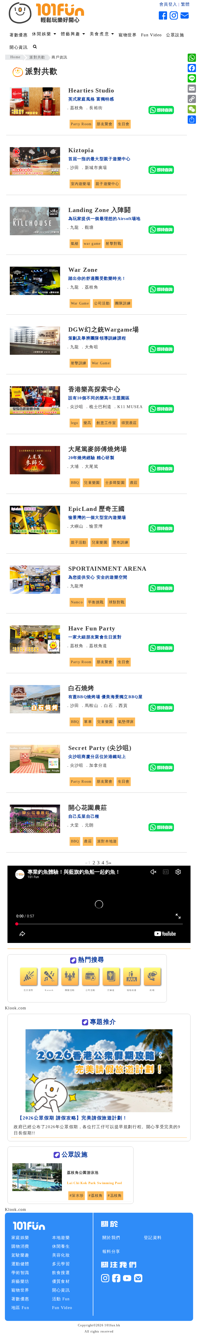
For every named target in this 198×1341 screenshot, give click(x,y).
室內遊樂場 (80, 184)
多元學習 (61, 1264)
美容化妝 (61, 1255)
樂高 (88, 423)
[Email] (192, 88)
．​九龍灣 (75, 586)
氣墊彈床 (126, 722)
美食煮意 (100, 34)
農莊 (134, 483)
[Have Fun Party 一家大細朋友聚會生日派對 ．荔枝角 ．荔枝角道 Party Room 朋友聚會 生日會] (96, 677)
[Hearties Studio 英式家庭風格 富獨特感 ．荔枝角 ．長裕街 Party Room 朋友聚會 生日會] (96, 139)
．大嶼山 (75, 526)
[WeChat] (192, 109)
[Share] (192, 119)
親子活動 (79, 542)
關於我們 (111, 1237)
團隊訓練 (123, 303)
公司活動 (102, 303)
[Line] (192, 78)
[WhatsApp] (192, 58)
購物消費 (20, 1246)
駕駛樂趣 (20, 1255)
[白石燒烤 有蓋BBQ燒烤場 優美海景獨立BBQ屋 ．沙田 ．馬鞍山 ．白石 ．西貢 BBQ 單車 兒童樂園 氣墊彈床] (96, 737)
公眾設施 (175, 35)
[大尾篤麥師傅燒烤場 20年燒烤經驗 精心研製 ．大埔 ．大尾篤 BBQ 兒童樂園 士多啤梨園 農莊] (96, 497)
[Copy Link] (192, 99)
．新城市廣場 (93, 167)
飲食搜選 (61, 1272)
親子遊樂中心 (107, 184)
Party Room (81, 124)
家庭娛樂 (20, 1237)
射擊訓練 (79, 363)
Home (15, 57)
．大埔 (72, 466)
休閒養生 (61, 1246)
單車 (88, 722)
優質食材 (61, 1281)
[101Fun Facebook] (116, 1278)
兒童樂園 (92, 483)
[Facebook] (192, 68)
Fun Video (151, 35)
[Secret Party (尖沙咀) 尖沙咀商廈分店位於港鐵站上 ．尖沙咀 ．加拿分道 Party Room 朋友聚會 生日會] (96, 796)
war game (92, 244)
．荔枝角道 (96, 646)
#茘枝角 (115, 1195)
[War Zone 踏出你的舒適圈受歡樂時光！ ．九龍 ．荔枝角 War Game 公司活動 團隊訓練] (96, 318)
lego (74, 423)
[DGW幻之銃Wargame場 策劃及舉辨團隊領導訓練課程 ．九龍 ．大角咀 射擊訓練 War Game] (96, 378)
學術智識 (20, 1272)
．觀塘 (87, 227)
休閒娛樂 (43, 34)
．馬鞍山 (89, 705)
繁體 (185, 4)
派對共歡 (37, 57)
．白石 (106, 705)
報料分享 (111, 1251)
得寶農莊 (129, 423)
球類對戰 (117, 602)
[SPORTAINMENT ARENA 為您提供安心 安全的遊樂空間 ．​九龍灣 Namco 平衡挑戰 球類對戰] (96, 617)
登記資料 (153, 1237)
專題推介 (103, 1021)
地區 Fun (20, 1307)
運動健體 (20, 1264)
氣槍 (75, 244)
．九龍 (72, 227)
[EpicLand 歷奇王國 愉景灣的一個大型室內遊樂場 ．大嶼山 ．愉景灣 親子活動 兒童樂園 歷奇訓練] (96, 557)
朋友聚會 (104, 124)
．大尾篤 (89, 466)
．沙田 (72, 167)
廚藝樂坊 (20, 1281)
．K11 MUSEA (128, 406)
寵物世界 (128, 35)
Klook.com (15, 1008)
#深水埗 (77, 1195)
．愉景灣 (94, 526)
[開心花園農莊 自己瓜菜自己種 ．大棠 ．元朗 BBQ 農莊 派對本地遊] (96, 856)
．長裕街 (94, 108)
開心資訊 (19, 47)
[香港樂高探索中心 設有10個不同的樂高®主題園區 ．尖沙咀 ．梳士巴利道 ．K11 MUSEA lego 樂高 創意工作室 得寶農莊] (96, 438)
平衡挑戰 (96, 602)
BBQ (75, 483)
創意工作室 (106, 423)
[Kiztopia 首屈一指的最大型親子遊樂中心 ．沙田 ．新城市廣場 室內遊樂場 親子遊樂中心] (96, 199)
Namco (77, 602)
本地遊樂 (61, 1237)
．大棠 (72, 825)
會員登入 (168, 4)
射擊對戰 (113, 244)
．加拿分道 (96, 765)
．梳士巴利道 (98, 406)
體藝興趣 (71, 34)
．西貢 (121, 705)
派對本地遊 (107, 841)
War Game (80, 303)
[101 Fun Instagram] (105, 1278)
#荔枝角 (96, 1195)
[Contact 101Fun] (138, 1278)
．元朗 (87, 825)
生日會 (124, 124)
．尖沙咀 (75, 406)
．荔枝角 (75, 108)
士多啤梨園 (115, 483)
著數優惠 (19, 35)
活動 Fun (61, 1299)
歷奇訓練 (120, 542)
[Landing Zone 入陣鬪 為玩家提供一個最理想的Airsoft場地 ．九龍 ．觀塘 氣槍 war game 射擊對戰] (96, 258)
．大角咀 (89, 347)
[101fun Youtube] (127, 1278)
